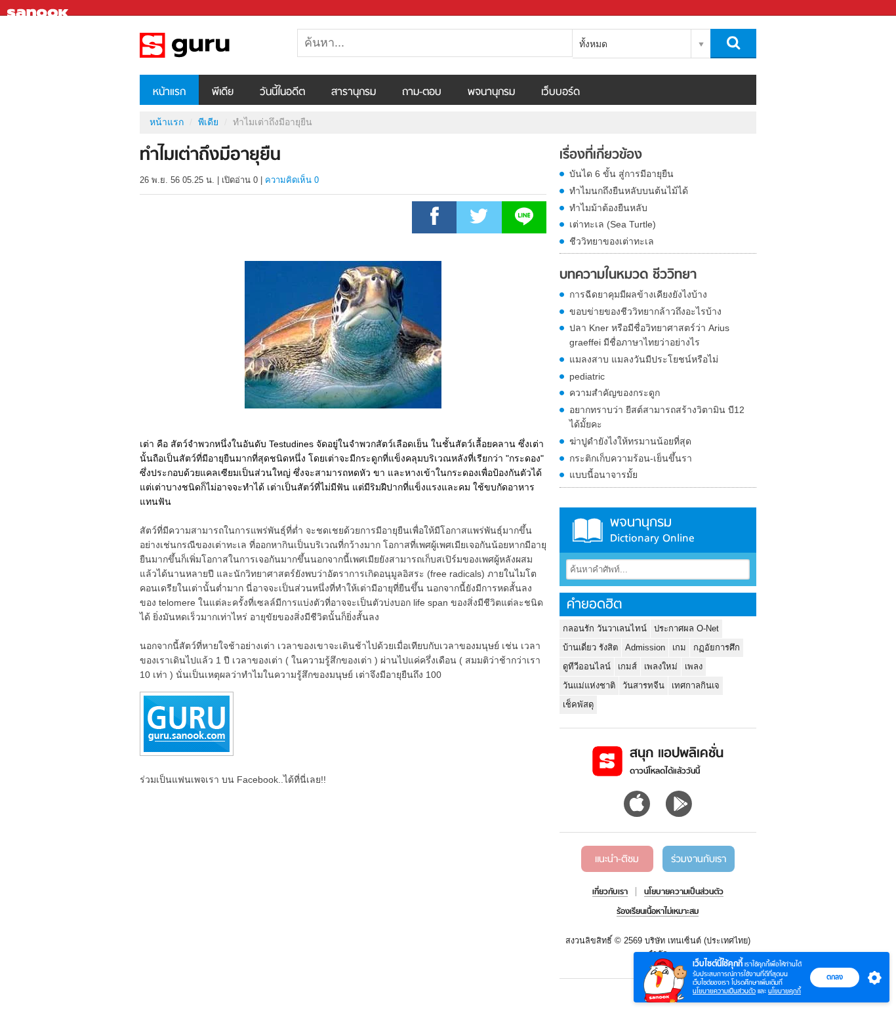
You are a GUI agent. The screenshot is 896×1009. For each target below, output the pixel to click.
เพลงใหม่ (661, 666)
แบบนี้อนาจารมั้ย (603, 474)
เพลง (694, 666)
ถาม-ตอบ (421, 92)
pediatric (587, 376)
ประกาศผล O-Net (686, 628)
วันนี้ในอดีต (282, 92)
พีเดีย (223, 92)
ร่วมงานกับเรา (698, 859)
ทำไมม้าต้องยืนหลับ (608, 208)
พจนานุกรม (491, 92)
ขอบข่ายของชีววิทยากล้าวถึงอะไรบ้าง (645, 311)
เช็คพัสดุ (578, 704)
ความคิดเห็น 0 (292, 180)
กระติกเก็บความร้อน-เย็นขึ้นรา (630, 458)
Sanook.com (39, 8)
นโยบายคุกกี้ (784, 991)
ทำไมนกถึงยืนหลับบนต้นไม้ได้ (628, 191)
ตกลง (834, 977)
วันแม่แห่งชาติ (589, 685)
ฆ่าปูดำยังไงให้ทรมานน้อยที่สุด (630, 441)
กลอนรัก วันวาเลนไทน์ (605, 628)
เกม (679, 647)
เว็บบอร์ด (560, 92)
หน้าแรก (169, 92)
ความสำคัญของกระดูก (614, 392)
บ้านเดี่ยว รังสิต (590, 647)
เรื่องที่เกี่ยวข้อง (601, 155)
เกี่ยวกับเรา (610, 892)
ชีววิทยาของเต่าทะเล (611, 241)
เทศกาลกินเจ (696, 685)
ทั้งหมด (593, 44)
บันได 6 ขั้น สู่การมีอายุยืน (621, 173)
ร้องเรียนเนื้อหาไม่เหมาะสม (658, 912)
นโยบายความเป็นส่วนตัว (724, 991)
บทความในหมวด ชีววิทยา (628, 275)
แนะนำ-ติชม (617, 859)
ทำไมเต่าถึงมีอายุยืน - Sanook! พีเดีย (208, 45)
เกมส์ (627, 666)
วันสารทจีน (643, 685)
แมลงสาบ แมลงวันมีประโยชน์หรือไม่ (643, 359)
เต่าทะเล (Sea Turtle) (612, 224)
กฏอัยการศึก (716, 647)
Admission (645, 647)
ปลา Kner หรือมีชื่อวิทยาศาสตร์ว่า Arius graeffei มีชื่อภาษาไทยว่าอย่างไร (649, 335)
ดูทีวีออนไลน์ (587, 666)
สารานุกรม (353, 92)
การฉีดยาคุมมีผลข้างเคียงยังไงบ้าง (638, 294)
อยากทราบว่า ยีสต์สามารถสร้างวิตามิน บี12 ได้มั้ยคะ (656, 417)
